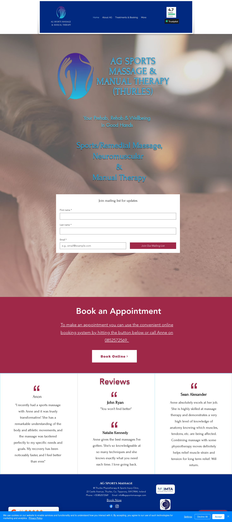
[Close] (228, 516)
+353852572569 (103, 495)
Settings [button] (188, 516)
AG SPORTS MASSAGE (61, 22)
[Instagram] (117, 506)
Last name (65, 224)
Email (63, 239)
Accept (218, 516)
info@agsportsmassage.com (132, 495)
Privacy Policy (35, 518)
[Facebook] (111, 506)
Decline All (202, 516)
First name (66, 209)
